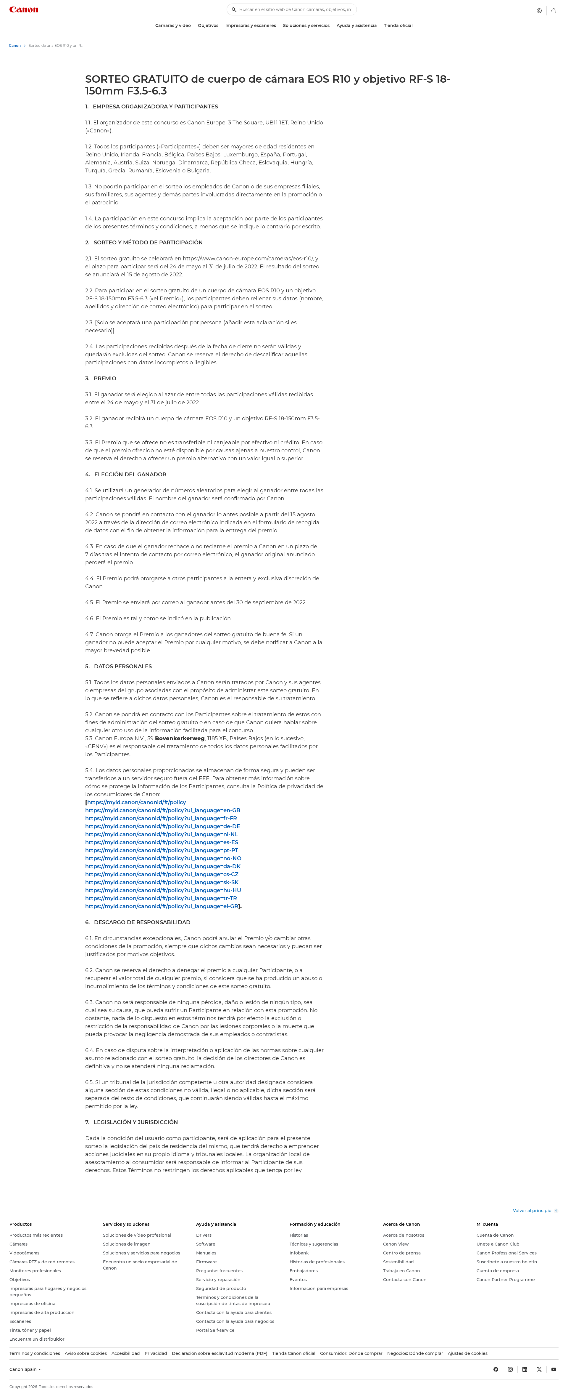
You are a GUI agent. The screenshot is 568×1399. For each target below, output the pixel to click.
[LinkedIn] (524, 1369)
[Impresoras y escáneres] (278, 26)
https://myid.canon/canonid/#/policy (136, 802)
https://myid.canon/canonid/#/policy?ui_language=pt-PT (161, 850)
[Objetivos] (220, 26)
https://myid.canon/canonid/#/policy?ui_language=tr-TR (161, 898)
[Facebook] (495, 1369)
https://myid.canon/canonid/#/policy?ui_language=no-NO (163, 858)
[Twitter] (539, 1369)
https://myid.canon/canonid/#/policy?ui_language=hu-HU (163, 890)
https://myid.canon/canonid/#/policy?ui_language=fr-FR (161, 818)
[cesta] (554, 10)
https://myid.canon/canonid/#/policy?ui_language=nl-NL (161, 834)
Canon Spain (23, 1369)
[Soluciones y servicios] (332, 26)
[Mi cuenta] (539, 10)
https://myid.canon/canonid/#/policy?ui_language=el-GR (161, 906)
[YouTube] (553, 1369)
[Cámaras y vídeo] (193, 26)
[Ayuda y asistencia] (379, 26)
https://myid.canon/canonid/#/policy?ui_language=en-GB (163, 810)
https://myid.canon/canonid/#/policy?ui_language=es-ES (161, 842)
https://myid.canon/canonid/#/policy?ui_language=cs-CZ (161, 874)
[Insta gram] (510, 1369)
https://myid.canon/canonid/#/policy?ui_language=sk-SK (161, 882)
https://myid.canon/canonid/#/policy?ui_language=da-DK (163, 866)
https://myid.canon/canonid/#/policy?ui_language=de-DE (162, 826)
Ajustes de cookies (468, 1353)
